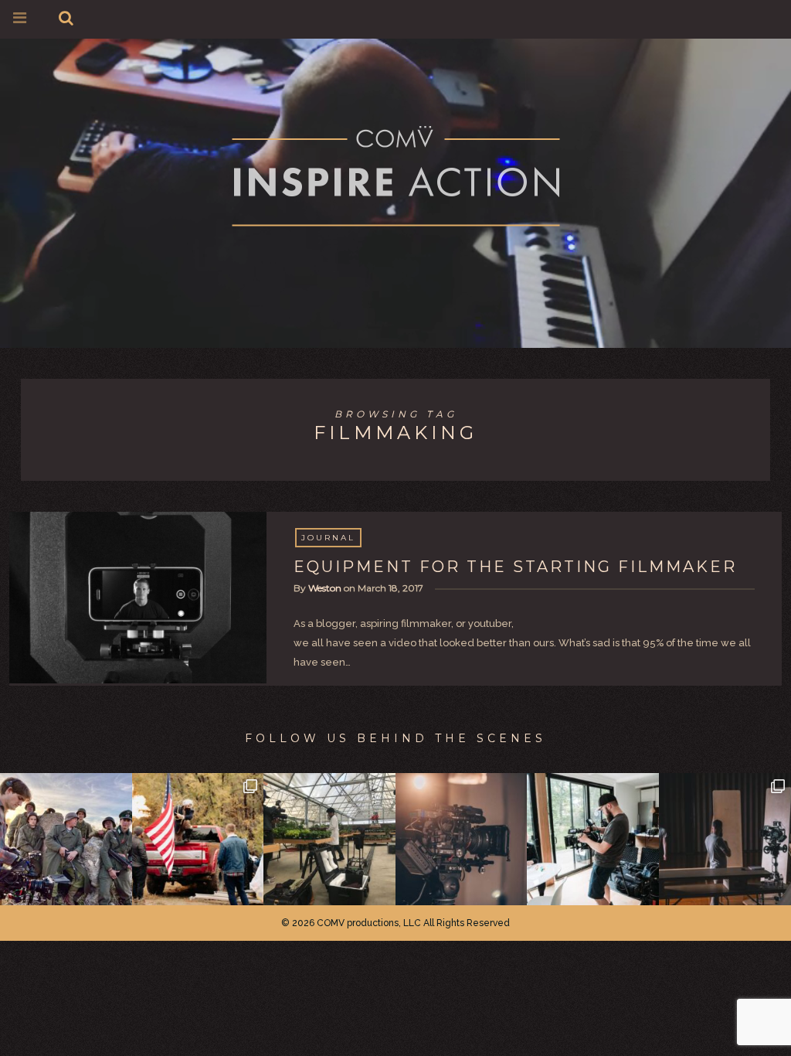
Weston (324, 588)
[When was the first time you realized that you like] (462, 839)
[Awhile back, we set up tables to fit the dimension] (725, 839)
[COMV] (396, 179)
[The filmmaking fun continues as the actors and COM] (66, 839)
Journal (328, 538)
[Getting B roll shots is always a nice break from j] (593, 839)
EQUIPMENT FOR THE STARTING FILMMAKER (515, 566)
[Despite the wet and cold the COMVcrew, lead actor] (198, 839)
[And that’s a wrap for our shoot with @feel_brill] (329, 839)
